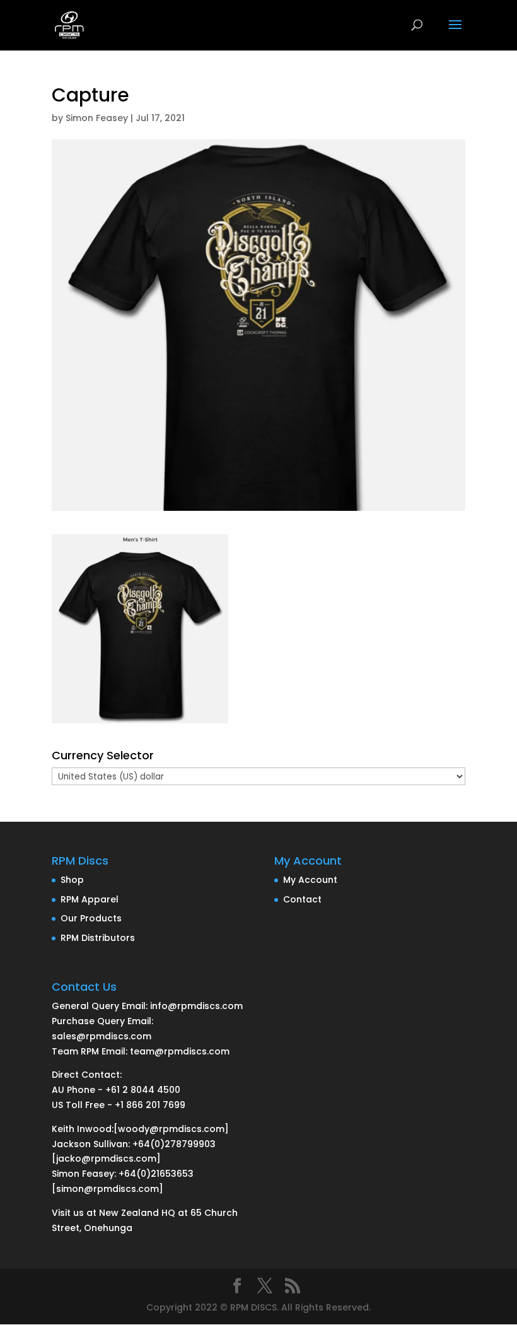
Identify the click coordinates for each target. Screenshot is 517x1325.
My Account (310, 879)
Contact (302, 899)
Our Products (91, 918)
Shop (72, 879)
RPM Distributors (98, 937)
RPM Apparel (90, 899)
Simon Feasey (97, 118)
